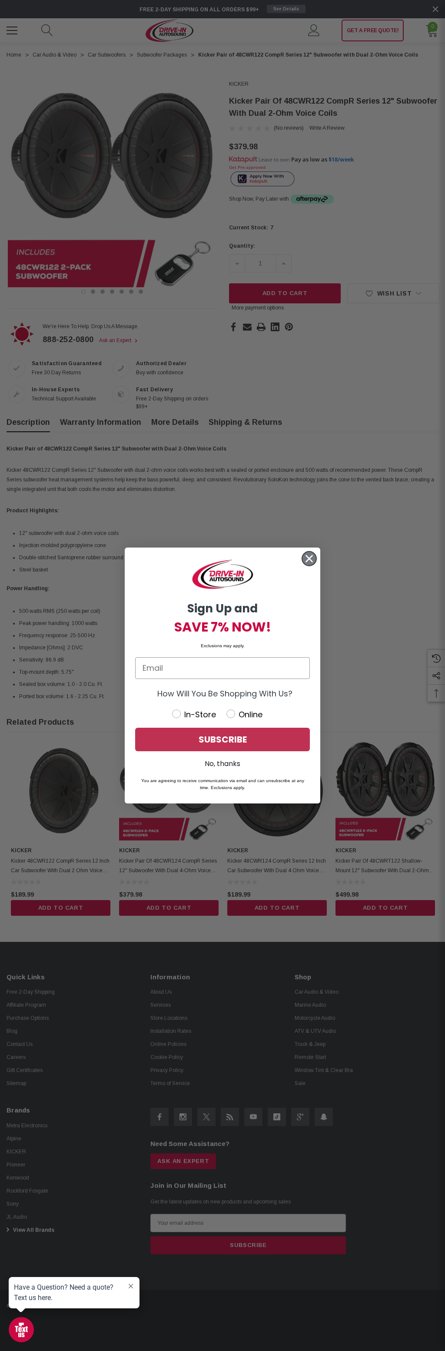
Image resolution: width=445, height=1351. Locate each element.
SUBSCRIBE (223, 739)
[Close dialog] (309, 558)
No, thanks (222, 764)
